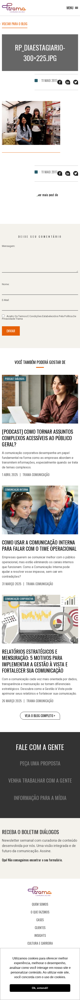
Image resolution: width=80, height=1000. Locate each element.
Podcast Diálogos (14, 379)
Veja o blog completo (39, 715)
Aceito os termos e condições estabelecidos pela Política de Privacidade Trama (39, 317)
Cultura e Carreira (40, 943)
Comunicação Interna (16, 489)
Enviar (11, 331)
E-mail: (5, 300)
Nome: (5, 284)
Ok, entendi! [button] (40, 987)
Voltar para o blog (14, 24)
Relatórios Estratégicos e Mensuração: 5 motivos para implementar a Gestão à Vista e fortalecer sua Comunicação (35, 661)
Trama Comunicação (36, 474)
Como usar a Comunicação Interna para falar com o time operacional (39, 545)
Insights (40, 935)
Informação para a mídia (40, 797)
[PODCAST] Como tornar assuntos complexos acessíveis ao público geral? (37, 438)
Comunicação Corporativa (19, 599)
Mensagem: (8, 246)
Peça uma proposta (40, 763)
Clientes (40, 927)
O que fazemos (40, 912)
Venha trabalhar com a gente (40, 780)
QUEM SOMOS (40, 904)
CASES (40, 919)
